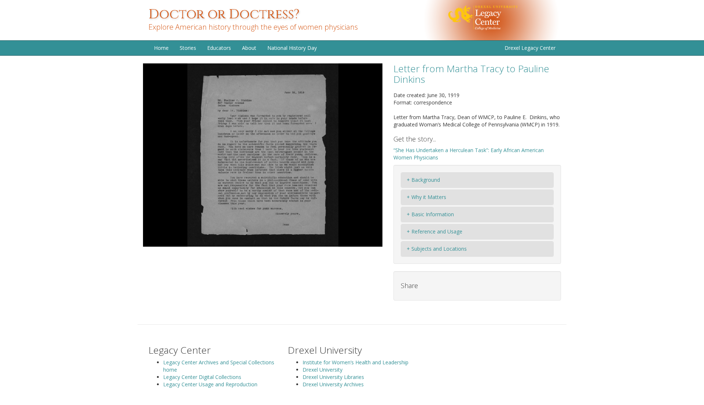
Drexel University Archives (333, 384)
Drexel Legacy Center (530, 47)
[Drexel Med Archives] (502, 19)
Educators (219, 47)
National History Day (292, 47)
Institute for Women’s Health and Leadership (355, 362)
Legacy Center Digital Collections (202, 376)
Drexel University (322, 369)
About (249, 47)
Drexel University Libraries (333, 376)
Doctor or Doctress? (224, 14)
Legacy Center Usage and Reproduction (210, 384)
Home (161, 47)
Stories (188, 47)
